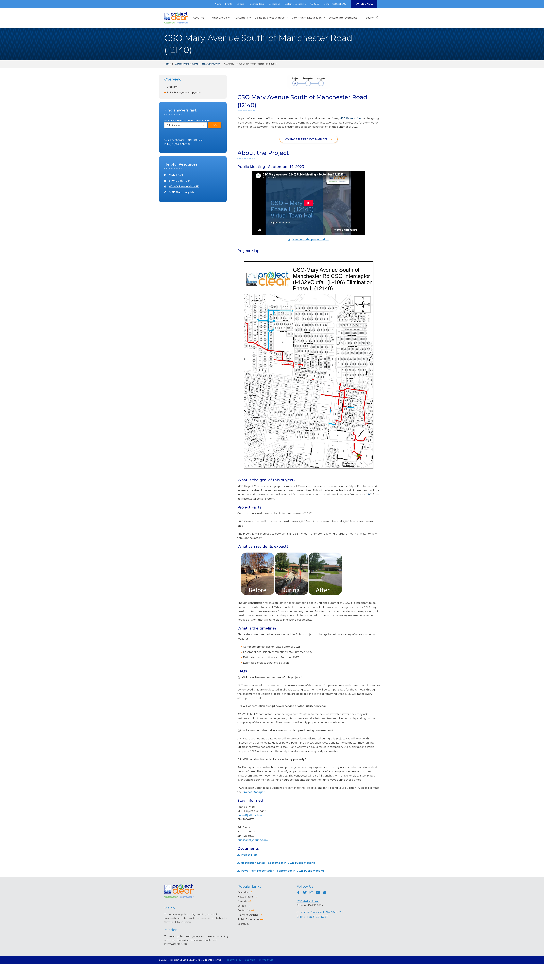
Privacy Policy (233, 959)
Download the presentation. (310, 239)
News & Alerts (245, 896)
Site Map (250, 959)
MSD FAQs (176, 174)
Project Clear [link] (354, 118)
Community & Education (307, 17)
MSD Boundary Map (182, 192)
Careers (240, 4)
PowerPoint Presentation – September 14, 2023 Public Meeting (282, 870)
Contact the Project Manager (306, 139)
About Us (198, 17)
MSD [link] (342, 118)
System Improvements (343, 17)
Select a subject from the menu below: (187, 120)
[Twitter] (305, 893)
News (218, 4)
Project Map (249, 854)
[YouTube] (318, 893)
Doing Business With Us (270, 17)
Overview (172, 86)
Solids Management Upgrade (183, 92)
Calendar (243, 892)
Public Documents (248, 919)
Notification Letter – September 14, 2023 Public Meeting (278, 862)
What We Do (219, 17)
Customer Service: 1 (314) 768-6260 (301, 4)
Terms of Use (266, 959)
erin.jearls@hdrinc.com (252, 840)
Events (228, 4)
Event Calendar (179, 180)
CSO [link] (368, 494)
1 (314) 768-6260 (194, 140)
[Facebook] (298, 893)
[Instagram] (311, 893)
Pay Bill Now (364, 4)
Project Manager (253, 792)
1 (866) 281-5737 (181, 144)
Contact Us (274, 4)
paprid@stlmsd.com (250, 815)
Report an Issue (256, 4)
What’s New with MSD (184, 186)
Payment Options (248, 914)
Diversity (242, 901)
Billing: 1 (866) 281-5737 (335, 4)
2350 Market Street (308, 901)
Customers (241, 17)
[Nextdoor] (324, 893)
